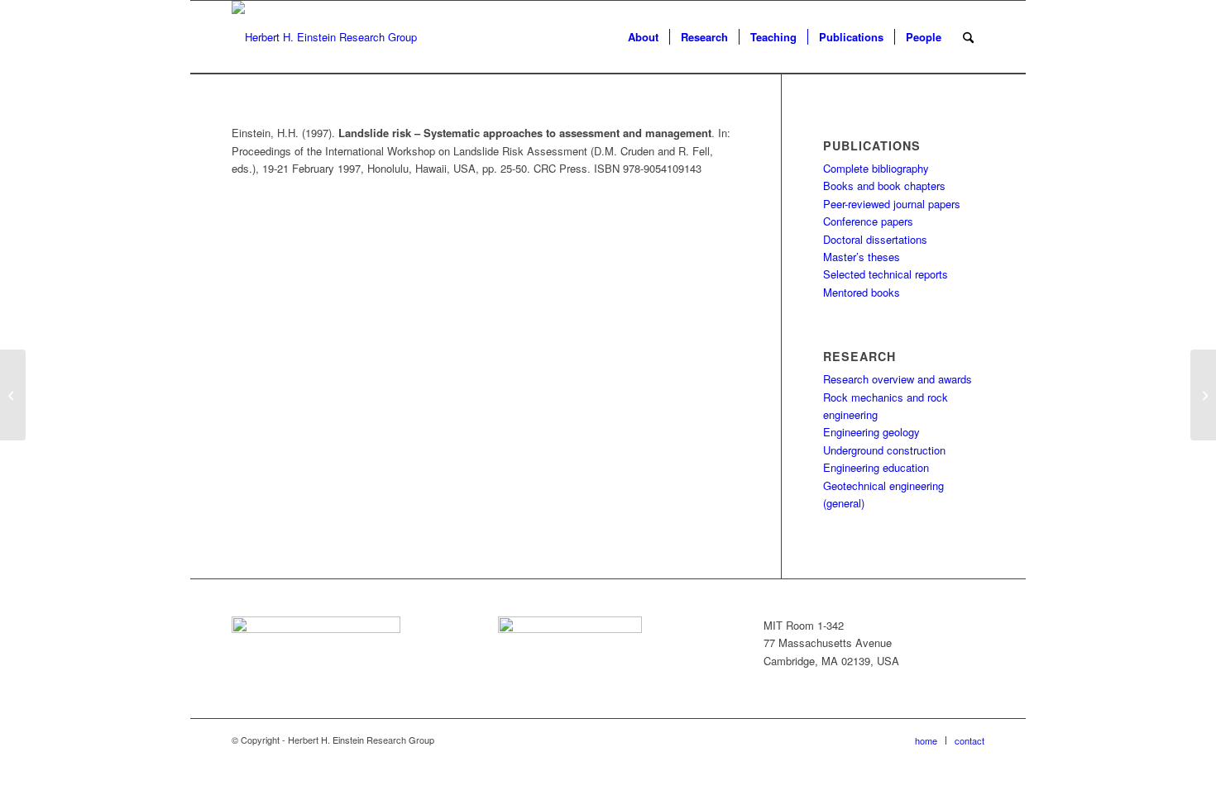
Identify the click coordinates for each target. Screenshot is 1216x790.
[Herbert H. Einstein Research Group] (324, 37)
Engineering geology (871, 432)
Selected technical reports (885, 274)
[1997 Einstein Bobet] (13, 395)
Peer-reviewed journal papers (891, 204)
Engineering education (876, 467)
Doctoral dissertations (875, 239)
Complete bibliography (876, 168)
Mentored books (861, 292)
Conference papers (868, 221)
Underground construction (884, 450)
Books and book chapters (884, 185)
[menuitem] (643, 37)
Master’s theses (861, 256)
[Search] (968, 37)
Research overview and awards (897, 379)
